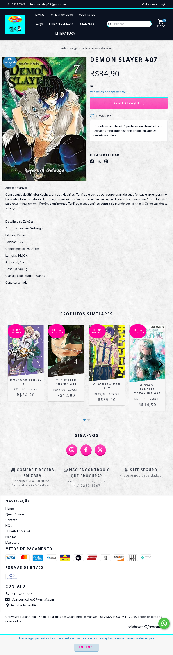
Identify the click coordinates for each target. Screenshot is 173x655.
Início (63, 48)
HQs (39, 24)
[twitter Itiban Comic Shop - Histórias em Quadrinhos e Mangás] (100, 450)
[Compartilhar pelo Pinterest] (106, 161)
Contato (87, 15)
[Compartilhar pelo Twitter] (99, 161)
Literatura (65, 33)
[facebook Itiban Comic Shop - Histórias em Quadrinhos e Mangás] (86, 450)
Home (40, 15)
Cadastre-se (149, 4)
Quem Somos (62, 15)
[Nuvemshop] (148, 628)
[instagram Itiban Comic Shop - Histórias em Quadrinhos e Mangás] (71, 450)
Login (163, 4)
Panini (84, 48)
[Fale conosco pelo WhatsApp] (164, 623)
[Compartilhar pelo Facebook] (92, 161)
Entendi (86, 647)
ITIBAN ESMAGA (61, 24)
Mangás (87, 24)
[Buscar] (109, 23)
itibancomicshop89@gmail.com (47, 4)
